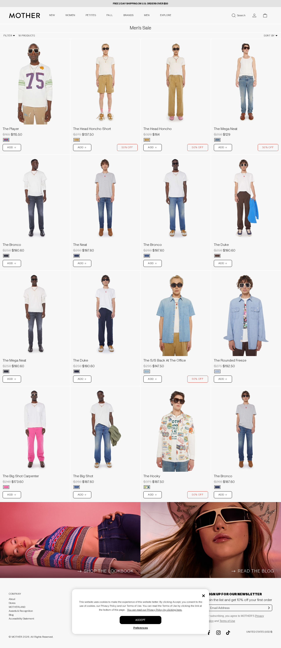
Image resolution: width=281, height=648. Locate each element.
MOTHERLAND (17, 607)
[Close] (203, 596)
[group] (35, 81)
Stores (12, 603)
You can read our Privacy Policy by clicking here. (154, 610)
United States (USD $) (259, 632)
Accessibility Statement (21, 618)
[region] (35, 81)
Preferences (140, 628)
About (12, 599)
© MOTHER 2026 (19, 637)
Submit (269, 610)
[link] (35, 91)
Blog (11, 615)
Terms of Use (227, 621)
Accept (140, 620)
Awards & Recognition (21, 611)
